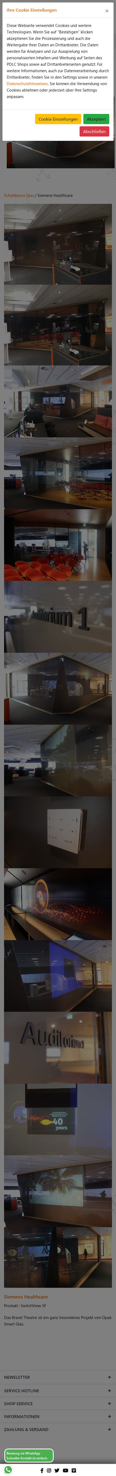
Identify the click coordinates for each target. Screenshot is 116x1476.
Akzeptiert (96, 119)
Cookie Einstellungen (58, 119)
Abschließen (94, 131)
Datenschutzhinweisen (27, 83)
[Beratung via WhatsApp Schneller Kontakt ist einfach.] (8, 1469)
